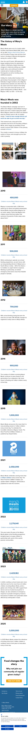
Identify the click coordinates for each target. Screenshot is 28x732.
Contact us (4, 691)
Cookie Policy (19, 697)
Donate (14, 5)
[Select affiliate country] (27, 2)
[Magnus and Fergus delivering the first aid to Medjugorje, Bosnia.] (7, 146)
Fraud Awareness (20, 695)
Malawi (9, 129)
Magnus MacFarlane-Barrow (16, 52)
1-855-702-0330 (5, 710)
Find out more (14, 681)
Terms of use (19, 691)
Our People (4, 693)
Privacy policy (19, 693)
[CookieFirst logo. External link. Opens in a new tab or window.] (1, 714)
